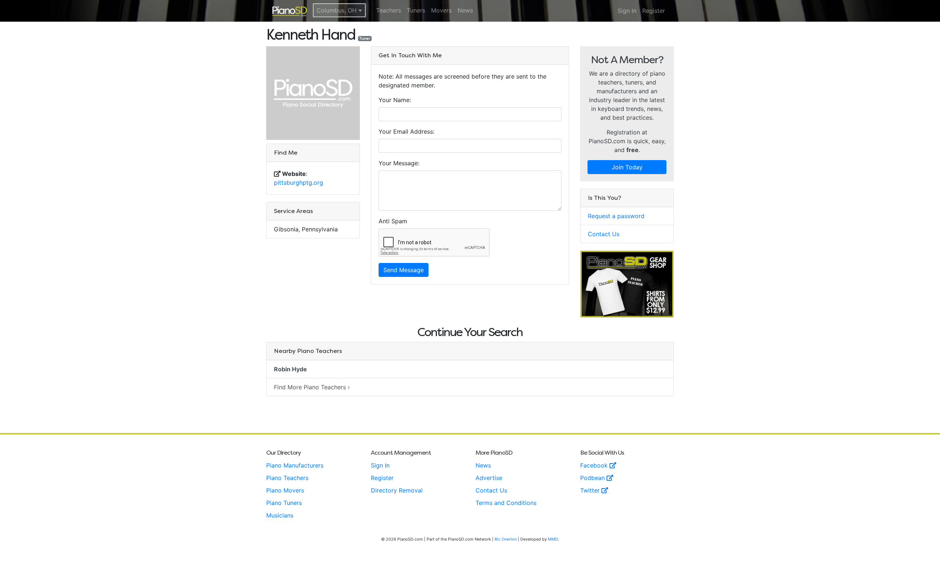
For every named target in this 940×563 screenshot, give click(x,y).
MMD (553, 539)
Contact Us (603, 234)
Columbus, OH (337, 10)
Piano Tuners (284, 502)
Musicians (279, 515)
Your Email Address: (406, 131)
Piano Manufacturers (294, 465)
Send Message (403, 270)
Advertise (489, 477)
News (465, 10)
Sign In (627, 10)
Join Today (627, 167)
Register (653, 10)
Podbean (593, 477)
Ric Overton (506, 539)
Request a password (616, 216)
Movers (441, 10)
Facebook (595, 465)
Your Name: (395, 100)
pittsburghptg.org (298, 182)
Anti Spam (393, 221)
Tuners (416, 10)
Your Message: (399, 163)
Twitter (590, 490)
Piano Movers (285, 490)
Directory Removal (397, 490)
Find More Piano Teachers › (312, 387)
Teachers (388, 10)
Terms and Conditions (506, 502)
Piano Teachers (287, 477)
